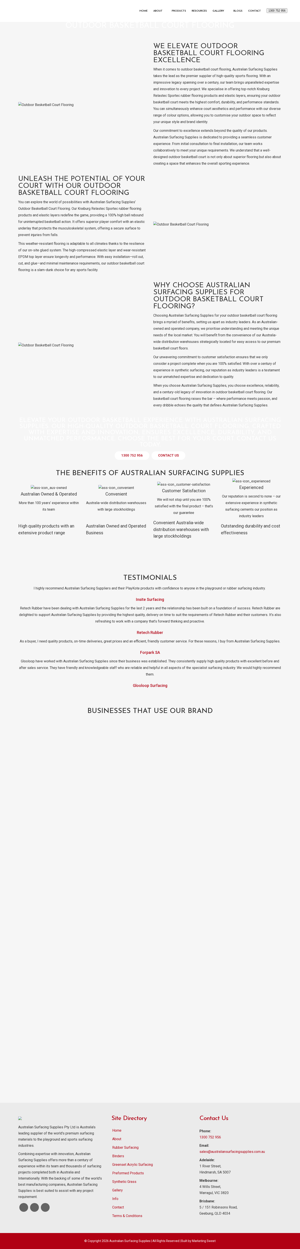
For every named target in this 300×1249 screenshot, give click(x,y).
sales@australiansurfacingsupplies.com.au (232, 1152)
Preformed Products (128, 1173)
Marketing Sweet (204, 1241)
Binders (118, 1156)
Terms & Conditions (127, 1216)
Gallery (117, 1190)
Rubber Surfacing (125, 1147)
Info (115, 1199)
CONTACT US (168, 455)
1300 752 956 (277, 10)
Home (116, 1130)
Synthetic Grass (124, 1182)
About (116, 1139)
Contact (118, 1207)
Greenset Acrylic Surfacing (132, 1165)
